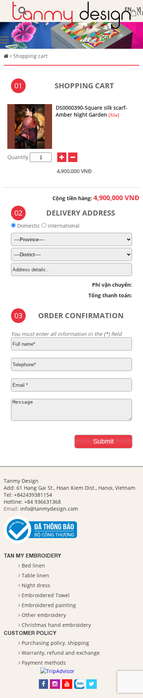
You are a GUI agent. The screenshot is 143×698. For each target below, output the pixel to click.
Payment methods (44, 662)
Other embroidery (44, 614)
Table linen (35, 575)
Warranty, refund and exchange (61, 652)
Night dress (36, 585)
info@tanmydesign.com (49, 508)
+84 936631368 (42, 501)
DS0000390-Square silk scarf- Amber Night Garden (91, 111)
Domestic (28, 225)
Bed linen (33, 565)
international (63, 225)
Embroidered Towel (46, 595)
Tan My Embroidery (32, 555)
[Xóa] (114, 115)
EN (128, 8)
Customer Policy (30, 633)
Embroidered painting (49, 605)
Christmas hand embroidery (56, 624)
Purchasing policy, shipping (55, 642)
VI (139, 8)
